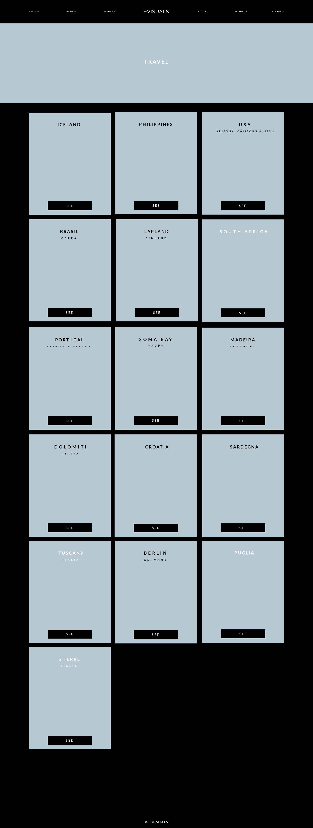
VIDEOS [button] (71, 11)
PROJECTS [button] (240, 11)
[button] (158, 822)
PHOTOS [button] (34, 11)
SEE (70, 206)
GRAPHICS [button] (109, 11)
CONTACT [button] (278, 11)
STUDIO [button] (202, 11)
